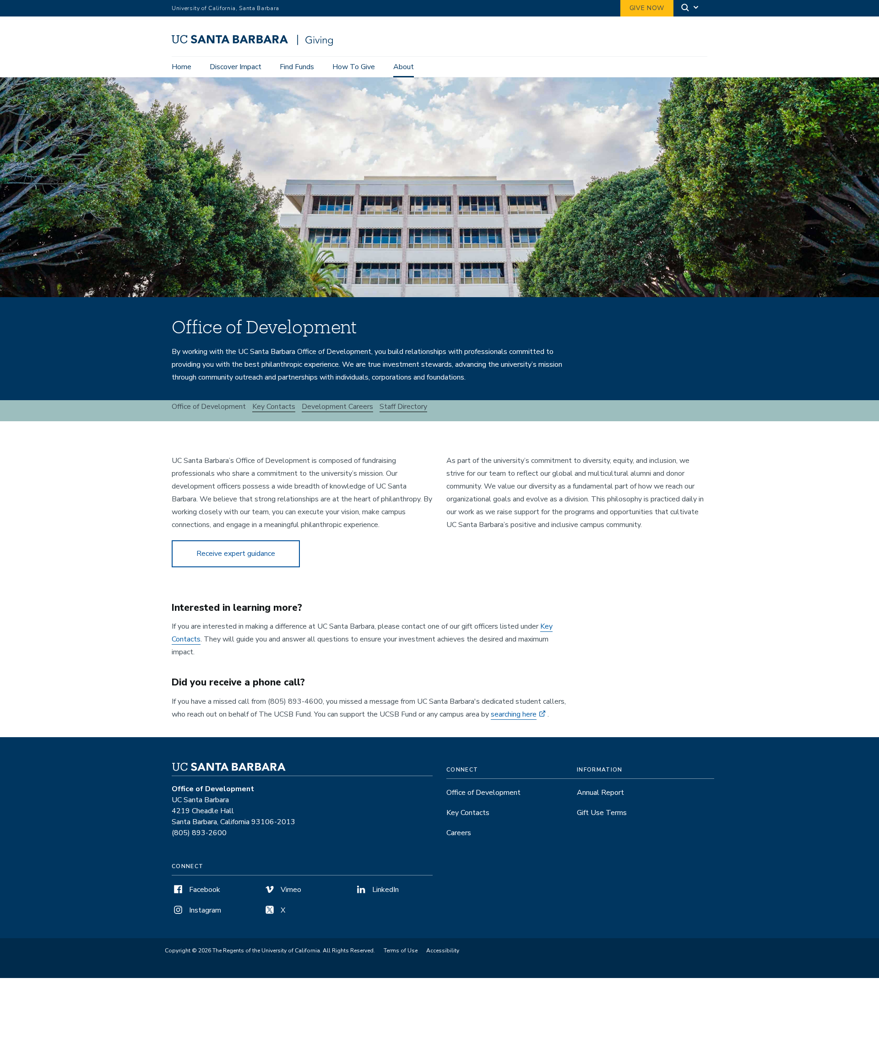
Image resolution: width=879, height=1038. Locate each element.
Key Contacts (273, 407)
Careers (458, 833)
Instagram (204, 910)
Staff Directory (403, 407)
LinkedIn (384, 890)
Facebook (203, 890)
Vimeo (290, 890)
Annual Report (600, 793)
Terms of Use (401, 950)
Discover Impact (235, 67)
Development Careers (337, 407)
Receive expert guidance (235, 554)
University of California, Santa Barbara (225, 8)
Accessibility (442, 950)
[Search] (690, 8)
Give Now (646, 8)
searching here (514, 714)
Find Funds (297, 67)
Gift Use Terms (602, 813)
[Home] (256, 43)
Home (181, 67)
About (403, 67)
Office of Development (483, 793)
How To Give (353, 67)
